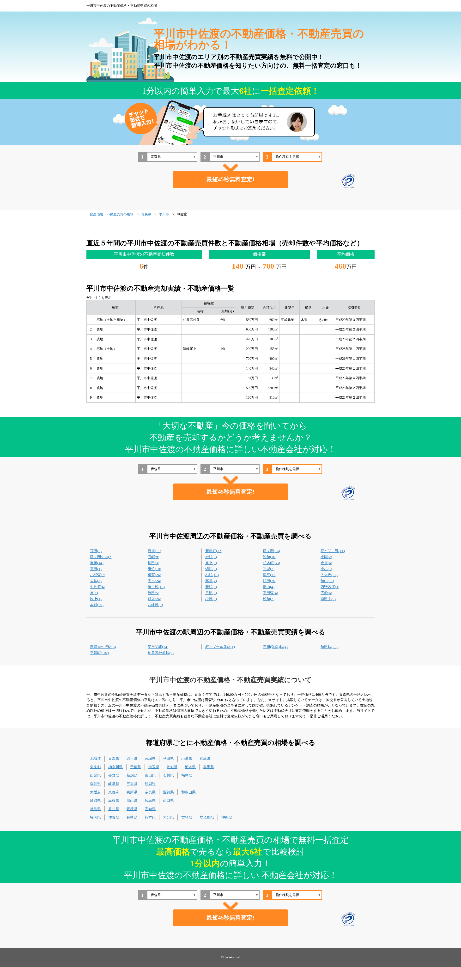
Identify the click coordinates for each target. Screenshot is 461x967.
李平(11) (269, 575)
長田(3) (153, 563)
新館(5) (211, 587)
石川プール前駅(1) (220, 647)
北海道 (95, 759)
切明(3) (211, 569)
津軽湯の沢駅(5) (103, 647)
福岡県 (95, 817)
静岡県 (150, 784)
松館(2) (268, 599)
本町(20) (96, 605)
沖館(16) (269, 557)
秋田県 (168, 759)
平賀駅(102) (99, 653)
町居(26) (154, 599)
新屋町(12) (213, 551)
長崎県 (132, 817)
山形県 (186, 759)
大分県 (168, 817)
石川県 (168, 775)
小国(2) (326, 557)
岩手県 (132, 759)
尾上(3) (211, 563)
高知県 (150, 809)
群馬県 (208, 767)
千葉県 (135, 767)
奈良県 (150, 792)
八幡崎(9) (155, 605)
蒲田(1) (96, 569)
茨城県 (172, 767)
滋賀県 (168, 792)
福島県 (205, 759)
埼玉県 (153, 767)
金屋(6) (326, 563)
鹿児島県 (207, 817)
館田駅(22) (329, 647)
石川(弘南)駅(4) (275, 647)
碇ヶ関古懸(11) (333, 551)
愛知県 (95, 784)
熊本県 (150, 817)
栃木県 (190, 767)
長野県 (113, 775)
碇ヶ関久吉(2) (101, 557)
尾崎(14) (96, 563)
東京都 (95, 767)
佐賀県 (113, 817)
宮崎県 (186, 817)
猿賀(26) (154, 575)
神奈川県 (115, 767)
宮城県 (150, 759)
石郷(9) (153, 557)
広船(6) (326, 593)
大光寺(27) (329, 575)
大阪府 (95, 792)
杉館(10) (212, 575)
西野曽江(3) (330, 587)
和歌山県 (188, 792)
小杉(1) (326, 569)
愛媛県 (132, 809)
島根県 (113, 800)
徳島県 (95, 809)
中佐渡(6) (97, 587)
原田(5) (153, 593)
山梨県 (95, 775)
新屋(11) (154, 551)
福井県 (186, 775)
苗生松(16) (156, 587)
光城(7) (268, 569)
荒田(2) (96, 551)
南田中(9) (328, 599)
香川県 (113, 809)
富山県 (150, 775)
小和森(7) (97, 575)
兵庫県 (132, 792)
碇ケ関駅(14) (158, 647)
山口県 (168, 800)
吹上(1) (96, 599)
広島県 (150, 800)
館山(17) (327, 581)
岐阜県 (113, 784)
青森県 (113, 759)
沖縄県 (226, 817)
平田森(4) (270, 593)
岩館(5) (211, 557)
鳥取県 (95, 800)
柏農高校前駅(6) (161, 653)
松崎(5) (211, 599)
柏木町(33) (271, 563)
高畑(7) (211, 581)
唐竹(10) (154, 569)
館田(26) (269, 581)
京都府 (113, 792)
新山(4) (268, 587)
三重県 (132, 784)
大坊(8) (96, 581)
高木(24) (154, 581)
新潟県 (132, 775)
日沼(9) (211, 593)
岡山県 (132, 800)
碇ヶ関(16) (271, 551)
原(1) (94, 593)
